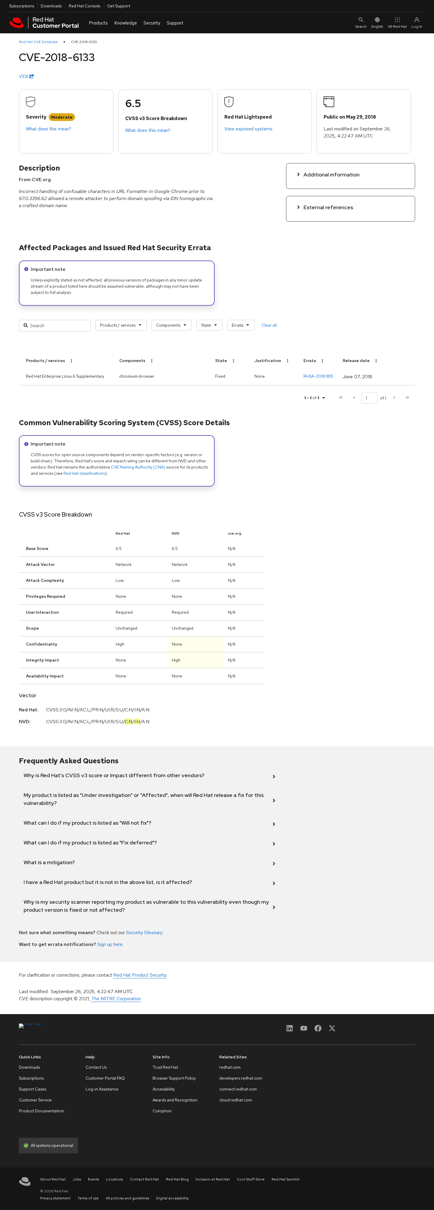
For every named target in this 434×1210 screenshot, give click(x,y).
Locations (114, 1179)
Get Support (118, 6)
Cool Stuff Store (251, 1179)
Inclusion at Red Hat (213, 1179)
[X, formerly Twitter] (332, 1030)
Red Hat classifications (84, 473)
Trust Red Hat (165, 1067)
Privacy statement (55, 1198)
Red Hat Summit (285, 1179)
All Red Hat (397, 26)
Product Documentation (41, 1111)
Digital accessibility (172, 1198)
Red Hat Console (84, 6)
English (377, 26)
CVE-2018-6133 (84, 42)
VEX (24, 76)
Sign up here (110, 944)
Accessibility (164, 1089)
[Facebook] (318, 1030)
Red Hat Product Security (139, 975)
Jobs (77, 1179)
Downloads (51, 6)
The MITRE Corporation (116, 998)
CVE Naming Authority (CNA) (138, 467)
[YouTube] (303, 1030)
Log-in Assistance (102, 1089)
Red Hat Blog (177, 1179)
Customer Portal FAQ (105, 1078)
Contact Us (96, 1067)
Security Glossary (144, 932)
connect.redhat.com (238, 1089)
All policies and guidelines (127, 1198)
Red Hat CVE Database (38, 42)
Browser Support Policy (174, 1078)
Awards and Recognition (175, 1100)
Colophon (162, 1111)
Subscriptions (21, 6)
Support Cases (32, 1089)
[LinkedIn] (289, 1030)
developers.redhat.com (240, 1078)
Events (93, 1179)
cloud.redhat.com (235, 1100)
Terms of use (88, 1198)
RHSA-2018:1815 (318, 376)
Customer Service (35, 1100)
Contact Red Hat (144, 1179)
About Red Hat (53, 1179)
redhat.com (230, 1067)
